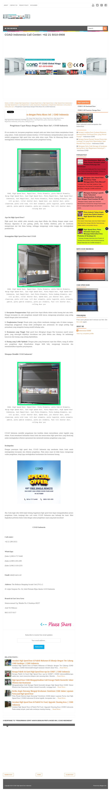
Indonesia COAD (85, 330)
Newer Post (8, 774)
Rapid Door (57, 119)
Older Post (69, 774)
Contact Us (13, 5)
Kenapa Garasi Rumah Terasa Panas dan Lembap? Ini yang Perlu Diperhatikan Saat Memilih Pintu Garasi (92, 141)
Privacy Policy (23, 5)
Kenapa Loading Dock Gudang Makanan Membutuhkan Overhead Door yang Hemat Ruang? (91, 134)
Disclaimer (33, 5)
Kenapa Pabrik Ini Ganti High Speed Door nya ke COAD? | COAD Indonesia (41, 671)
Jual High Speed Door (27, 119)
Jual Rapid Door (38, 119)
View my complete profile (85, 333)
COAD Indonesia (11, 28)
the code (79, 322)
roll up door (21, 121)
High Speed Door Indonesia (12, 119)
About (6, 5)
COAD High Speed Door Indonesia (22, 785)
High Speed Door (59, 118)
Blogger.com (103, 785)
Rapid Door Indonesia (11, 121)
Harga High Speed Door (35, 118)
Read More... (64, 668)
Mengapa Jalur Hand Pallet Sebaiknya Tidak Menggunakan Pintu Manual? (95, 180)
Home (39, 774)
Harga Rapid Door (48, 118)
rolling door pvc (29, 121)
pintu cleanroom (49, 119)
